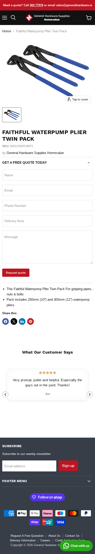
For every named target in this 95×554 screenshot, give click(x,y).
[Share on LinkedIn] (22, 321)
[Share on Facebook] (5, 321)
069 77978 (36, 5)
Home (6, 31)
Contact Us (72, 535)
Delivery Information (23, 540)
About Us (54, 535)
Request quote (16, 272)
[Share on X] (14, 321)
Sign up (68, 466)
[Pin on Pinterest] (30, 321)
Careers (45, 540)
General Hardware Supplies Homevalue (35, 153)
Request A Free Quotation (27, 535)
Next (90, 394)
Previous (5, 394)
